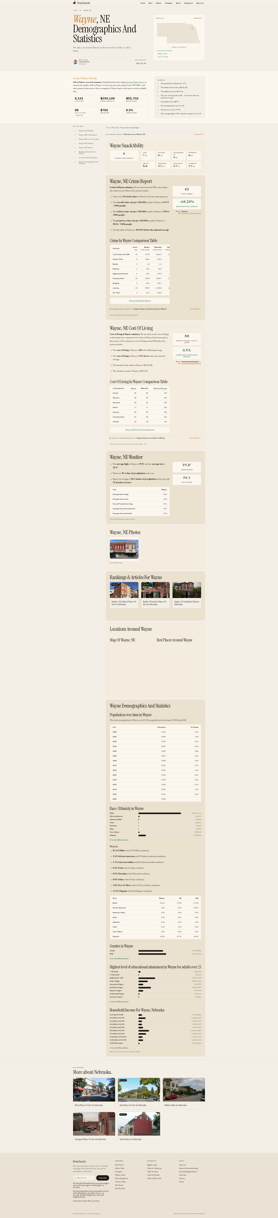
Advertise (182, 1175)
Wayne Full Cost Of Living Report (140, 430)
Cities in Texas (152, 1172)
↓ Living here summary (164, 51)
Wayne (133, 388)
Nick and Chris (93, 1201)
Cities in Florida (153, 1175)
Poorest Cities (120, 1182)
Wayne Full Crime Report (140, 301)
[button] (155, 134)
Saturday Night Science (135, 82)
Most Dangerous (121, 1178)
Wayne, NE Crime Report (131, 181)
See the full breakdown (119, 840)
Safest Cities (119, 1168)
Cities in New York (154, 1178)
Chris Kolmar (84, 62)
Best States (119, 1185)
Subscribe (103, 1178)
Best (150, 3)
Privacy (182, 1178)
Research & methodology (188, 1168)
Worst (178, 3)
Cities (142, 3)
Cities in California (154, 1168)
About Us (200, 3)
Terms (181, 1182)
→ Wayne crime (161, 54)
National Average (160, 388)
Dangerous (188, 3)
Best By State (120, 1188)
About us (182, 1165)
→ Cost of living (162, 57)
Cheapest (169, 3)
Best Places (119, 1165)
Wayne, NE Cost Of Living (131, 328)
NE (80, 10)
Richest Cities (120, 1175)
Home (75, 10)
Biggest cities (152, 1165)
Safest (158, 3)
